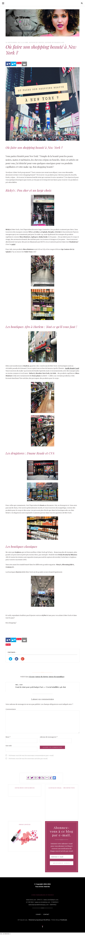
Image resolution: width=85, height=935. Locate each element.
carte (13, 244)
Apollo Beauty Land (72, 368)
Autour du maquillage (54, 42)
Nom (8, 737)
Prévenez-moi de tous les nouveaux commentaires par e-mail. (31, 755)
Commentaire (11, 709)
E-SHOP (38, 914)
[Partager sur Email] (24, 64)
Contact (46, 914)
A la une (24, 42)
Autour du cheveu (36, 42)
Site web (9, 746)
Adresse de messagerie (49, 737)
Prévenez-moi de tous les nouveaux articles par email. (28, 759)
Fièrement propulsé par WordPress (39, 920)
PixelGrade (63, 920)
